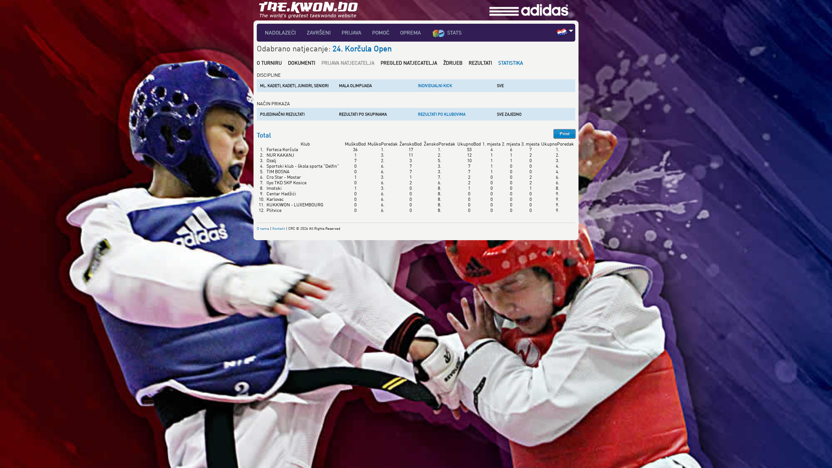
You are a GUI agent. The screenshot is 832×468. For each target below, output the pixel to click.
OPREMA (410, 32)
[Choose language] (571, 30)
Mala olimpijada (355, 85)
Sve (500, 85)
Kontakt (278, 228)
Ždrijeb (452, 63)
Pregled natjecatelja (409, 63)
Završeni (319, 32)
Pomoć (380, 32)
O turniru (269, 63)
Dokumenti (301, 63)
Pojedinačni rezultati (282, 114)
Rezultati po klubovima (441, 114)
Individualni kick (435, 85)
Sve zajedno (509, 114)
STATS (454, 32)
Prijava (351, 32)
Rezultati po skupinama (363, 114)
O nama (263, 228)
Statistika (510, 63)
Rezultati (480, 63)
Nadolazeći (280, 32)
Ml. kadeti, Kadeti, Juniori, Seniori (294, 85)
